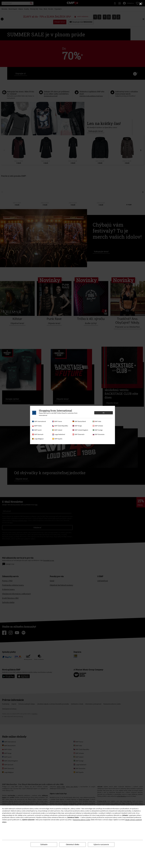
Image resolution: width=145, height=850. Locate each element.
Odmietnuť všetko (72, 844)
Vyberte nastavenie (101, 844)
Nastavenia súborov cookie (81, 820)
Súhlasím (43, 844)
